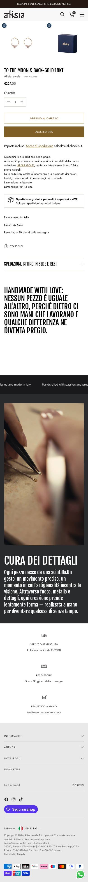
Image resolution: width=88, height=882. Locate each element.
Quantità (9, 92)
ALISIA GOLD (25, 165)
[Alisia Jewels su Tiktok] (21, 800)
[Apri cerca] (62, 14)
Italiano (8, 828)
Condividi (16, 246)
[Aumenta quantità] (22, 101)
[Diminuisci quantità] (8, 101)
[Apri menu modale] (81, 14)
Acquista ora (44, 132)
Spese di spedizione (39, 146)
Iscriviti (78, 785)
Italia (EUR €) (30, 828)
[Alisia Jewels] (14, 14)
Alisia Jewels (12, 76)
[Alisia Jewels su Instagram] (14, 800)
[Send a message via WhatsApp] (80, 874)
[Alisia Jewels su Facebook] (6, 800)
